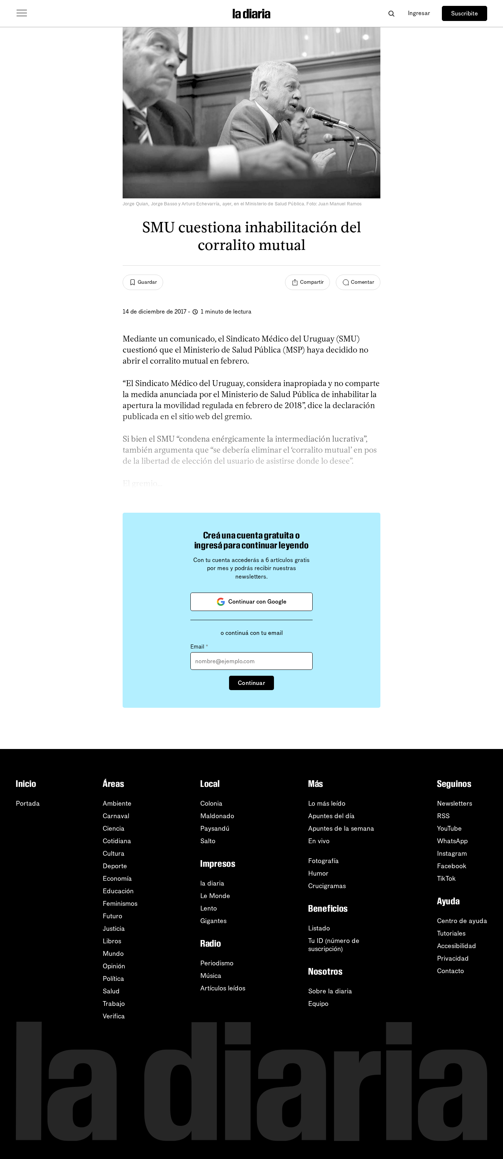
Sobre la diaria (330, 991)
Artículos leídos (222, 988)
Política (113, 979)
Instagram (452, 853)
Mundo (113, 954)
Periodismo (216, 963)
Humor (318, 873)
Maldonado (217, 816)
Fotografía (323, 861)
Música (210, 976)
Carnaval (116, 816)
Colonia (211, 803)
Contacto (450, 971)
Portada (28, 803)
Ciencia (113, 828)
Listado (319, 928)
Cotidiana (117, 841)
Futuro (112, 916)
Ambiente (117, 803)
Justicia (114, 929)
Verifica (114, 1016)
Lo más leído (326, 803)
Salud (111, 991)
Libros (112, 941)
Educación (118, 891)
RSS (443, 816)
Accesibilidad (456, 946)
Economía (117, 878)
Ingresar (419, 13)
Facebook (452, 866)
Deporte (115, 866)
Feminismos (120, 904)
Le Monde (215, 896)
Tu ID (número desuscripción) (333, 945)
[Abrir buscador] (391, 13)
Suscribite (464, 13)
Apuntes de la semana (341, 828)
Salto (207, 841)
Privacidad (453, 958)
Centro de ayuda (462, 921)
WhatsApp (452, 841)
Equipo (318, 1004)
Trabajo (114, 1004)
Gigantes (213, 921)
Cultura (113, 853)
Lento (208, 908)
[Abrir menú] (22, 13)
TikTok (446, 878)
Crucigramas (327, 886)
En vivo (319, 841)
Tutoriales (451, 933)
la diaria (212, 883)
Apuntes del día (331, 816)
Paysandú (214, 828)
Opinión (114, 966)
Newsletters (454, 803)
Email (199, 646)
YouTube (449, 828)
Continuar (251, 682)
